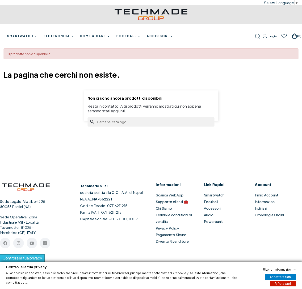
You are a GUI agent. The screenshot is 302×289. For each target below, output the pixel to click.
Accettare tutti (280, 277)
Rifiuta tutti (283, 283)
